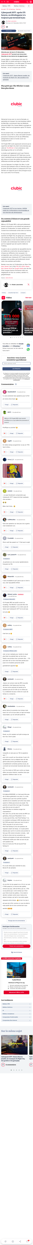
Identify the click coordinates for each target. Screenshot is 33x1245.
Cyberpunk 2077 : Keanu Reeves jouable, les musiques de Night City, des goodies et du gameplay (16, 77)
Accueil (3, 9)
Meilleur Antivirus (19, 6)
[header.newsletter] (8, 2)
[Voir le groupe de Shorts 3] (14, 337)
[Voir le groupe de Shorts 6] (20, 337)
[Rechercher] (5, 2)
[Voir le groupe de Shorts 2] (13, 337)
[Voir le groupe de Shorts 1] (11, 337)
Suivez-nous (9, 30)
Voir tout (28, 297)
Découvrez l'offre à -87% (16, 992)
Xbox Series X (5, 266)
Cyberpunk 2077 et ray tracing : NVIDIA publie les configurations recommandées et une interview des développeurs (16, 210)
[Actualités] (5, 1241)
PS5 (17, 266)
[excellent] (13, 471)
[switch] (28, 2)
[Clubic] (16, 2)
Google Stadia (19, 268)
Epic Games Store (6, 268)
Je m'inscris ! (16, 368)
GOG (23, 266)
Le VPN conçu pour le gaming (11, 958)
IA (28, 6)
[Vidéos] (12, 1241)
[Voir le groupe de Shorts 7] (22, 337)
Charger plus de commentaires (16, 920)
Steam (27, 266)
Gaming (18, 9)
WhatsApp (16, 346)
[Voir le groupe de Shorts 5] (18, 337)
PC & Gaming (11, 9)
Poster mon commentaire (16, 946)
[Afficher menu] (2, 1)
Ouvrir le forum (17, 952)
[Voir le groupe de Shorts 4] (16, 337)
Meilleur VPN (6, 6)
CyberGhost (16, 980)
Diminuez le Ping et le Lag (16, 982)
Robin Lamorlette (12, 21)
